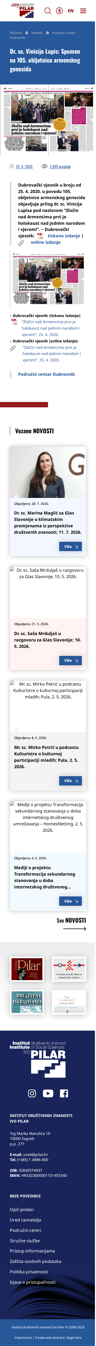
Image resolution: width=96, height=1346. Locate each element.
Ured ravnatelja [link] (25, 1220)
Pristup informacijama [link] (32, 1251)
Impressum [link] (23, 1337)
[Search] (48, 11)
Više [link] (68, 546)
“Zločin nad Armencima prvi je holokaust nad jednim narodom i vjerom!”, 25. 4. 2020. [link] (51, 328)
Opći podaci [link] (22, 1209)
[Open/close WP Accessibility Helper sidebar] (59, 10)
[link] (22, 11)
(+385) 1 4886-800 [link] (32, 1159)
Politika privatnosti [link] (29, 1272)
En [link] (71, 11)
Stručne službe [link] (25, 1241)
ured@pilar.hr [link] (35, 1154)
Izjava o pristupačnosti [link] (32, 1282)
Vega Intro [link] (74, 1337)
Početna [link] (16, 32)
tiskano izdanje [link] (64, 236)
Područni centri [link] (25, 1230)
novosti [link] (71, 920)
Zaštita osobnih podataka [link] (35, 1261)
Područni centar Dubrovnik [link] (46, 374)
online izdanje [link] (46, 242)
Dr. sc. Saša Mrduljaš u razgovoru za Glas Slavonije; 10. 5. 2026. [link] (47, 640)
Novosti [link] (37, 32)
